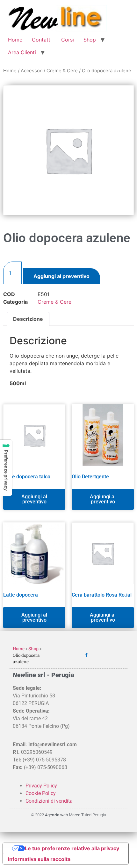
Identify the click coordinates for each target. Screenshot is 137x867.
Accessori (31, 71)
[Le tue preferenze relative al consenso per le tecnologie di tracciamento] (6, 468)
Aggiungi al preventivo (61, 276)
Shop (89, 39)
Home (15, 39)
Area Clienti (22, 52)
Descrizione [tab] (28, 319)
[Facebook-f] (86, 655)
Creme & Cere (62, 71)
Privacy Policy (41, 786)
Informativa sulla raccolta (39, 859)
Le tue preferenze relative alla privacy (72, 848)
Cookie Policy (40, 793)
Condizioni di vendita (49, 801)
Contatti (42, 39)
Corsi (67, 39)
